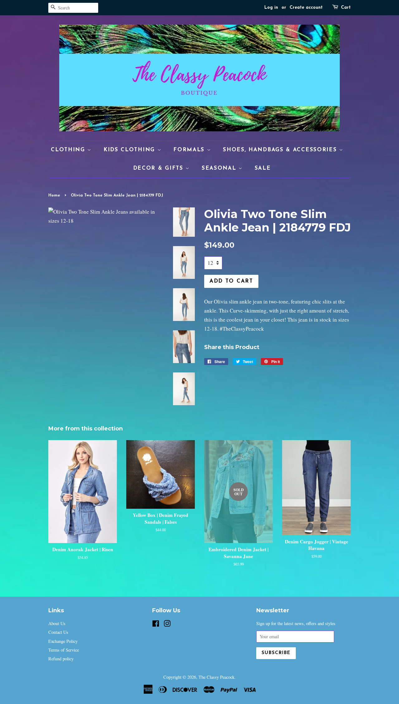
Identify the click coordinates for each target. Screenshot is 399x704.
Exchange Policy (63, 641)
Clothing (69, 150)
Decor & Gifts (159, 168)
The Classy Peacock (216, 677)
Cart (346, 7)
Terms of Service (63, 650)
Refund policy (61, 659)
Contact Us (58, 632)
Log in (271, 7)
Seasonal (220, 168)
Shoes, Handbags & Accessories (281, 150)
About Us (56, 623)
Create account (306, 7)
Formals (190, 150)
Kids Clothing (130, 150)
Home (54, 195)
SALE (263, 168)
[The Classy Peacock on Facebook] (155, 625)
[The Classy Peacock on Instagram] (167, 625)
